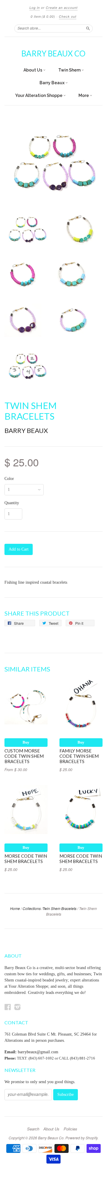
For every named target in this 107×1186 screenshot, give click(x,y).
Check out (67, 16)
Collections (32, 908)
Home (15, 908)
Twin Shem (69, 70)
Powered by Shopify (81, 1137)
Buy (26, 742)
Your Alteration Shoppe (39, 95)
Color (9, 479)
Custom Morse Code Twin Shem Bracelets (24, 756)
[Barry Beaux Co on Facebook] (7, 1007)
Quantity (11, 503)
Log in (34, 7)
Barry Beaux (52, 82)
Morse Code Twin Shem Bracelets (25, 858)
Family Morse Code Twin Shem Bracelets (79, 756)
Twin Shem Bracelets (59, 908)
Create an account (62, 7)
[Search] (88, 28)
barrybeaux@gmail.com (38, 1052)
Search (33, 1129)
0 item (43, 16)
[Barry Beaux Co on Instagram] (17, 1007)
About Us (33, 70)
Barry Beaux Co (53, 53)
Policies (70, 1129)
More (84, 95)
